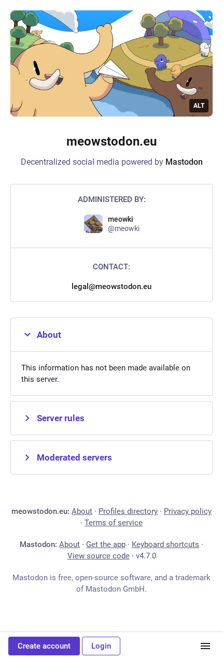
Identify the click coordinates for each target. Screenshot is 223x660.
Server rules (61, 418)
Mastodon (184, 162)
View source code (98, 556)
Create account (44, 646)
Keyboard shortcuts (165, 544)
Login (101, 646)
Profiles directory (128, 511)
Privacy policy (188, 511)
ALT (198, 105)
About (49, 334)
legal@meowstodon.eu (111, 286)
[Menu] (205, 646)
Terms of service (114, 522)
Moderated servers (74, 457)
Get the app (106, 544)
